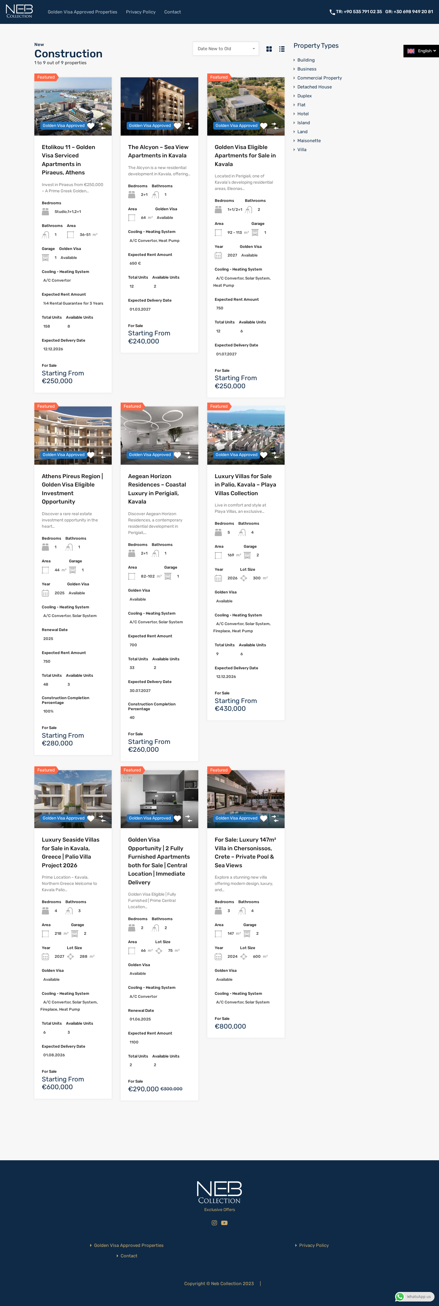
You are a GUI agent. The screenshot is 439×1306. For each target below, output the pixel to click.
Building (306, 60)
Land (302, 131)
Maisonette (309, 140)
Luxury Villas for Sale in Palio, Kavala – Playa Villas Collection (245, 485)
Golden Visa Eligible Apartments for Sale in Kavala (245, 156)
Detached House (314, 87)
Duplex (304, 96)
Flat (301, 105)
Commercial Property (319, 78)
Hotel (303, 113)
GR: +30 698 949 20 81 (409, 11)
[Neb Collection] (19, 16)
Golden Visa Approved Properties (82, 12)
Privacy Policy (141, 12)
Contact (172, 12)
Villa (301, 149)
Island (303, 122)
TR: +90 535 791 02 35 (359, 11)
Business (307, 69)
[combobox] (226, 49)
